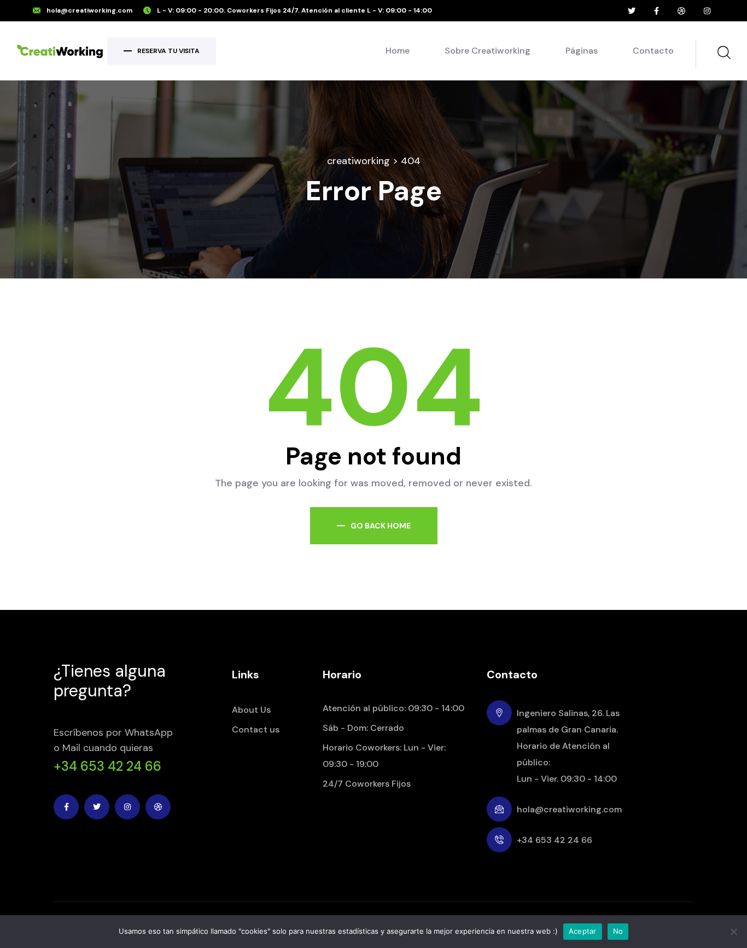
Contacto (653, 50)
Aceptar (583, 931)
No (618, 931)
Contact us (255, 729)
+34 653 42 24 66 (107, 766)
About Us (251, 710)
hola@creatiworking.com (89, 10)
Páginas (581, 50)
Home (398, 50)
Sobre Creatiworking (487, 50)
